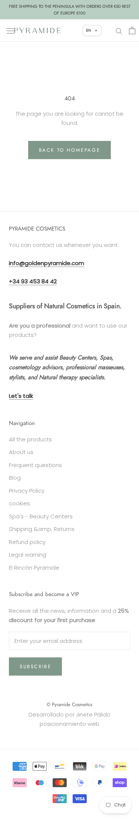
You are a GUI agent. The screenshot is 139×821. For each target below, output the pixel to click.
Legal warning (27, 554)
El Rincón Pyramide (34, 568)
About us (21, 452)
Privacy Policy (26, 491)
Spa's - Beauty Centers (41, 516)
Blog (15, 478)
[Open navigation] (10, 30)
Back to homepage (69, 150)
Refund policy (27, 542)
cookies (19, 503)
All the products (30, 439)
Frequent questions (35, 465)
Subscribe (35, 666)
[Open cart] (132, 30)
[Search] (119, 30)
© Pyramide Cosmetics (69, 704)
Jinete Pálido (93, 714)
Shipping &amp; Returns (42, 529)
